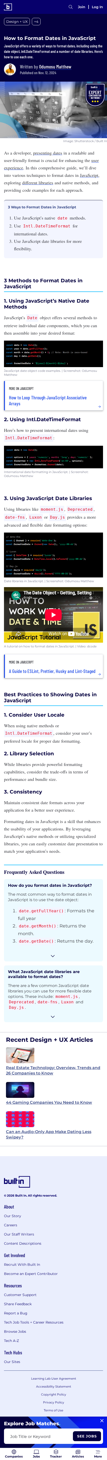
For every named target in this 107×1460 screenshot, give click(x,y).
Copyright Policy (53, 1394)
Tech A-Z (11, 1340)
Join (81, 7)
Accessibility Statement (53, 1386)
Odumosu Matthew (55, 66)
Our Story (12, 1216)
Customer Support (20, 1295)
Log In (97, 7)
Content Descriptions (22, 1243)
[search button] (70, 6)
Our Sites (12, 1362)
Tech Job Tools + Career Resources (33, 1322)
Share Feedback (18, 1304)
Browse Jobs (15, 1331)
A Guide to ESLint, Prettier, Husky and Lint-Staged (52, 671)
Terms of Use (53, 1410)
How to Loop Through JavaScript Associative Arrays (48, 400)
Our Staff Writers (19, 1234)
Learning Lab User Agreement (53, 1378)
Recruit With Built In (22, 1264)
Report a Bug (15, 1313)
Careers (10, 1225)
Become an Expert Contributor (31, 1273)
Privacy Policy (53, 1402)
